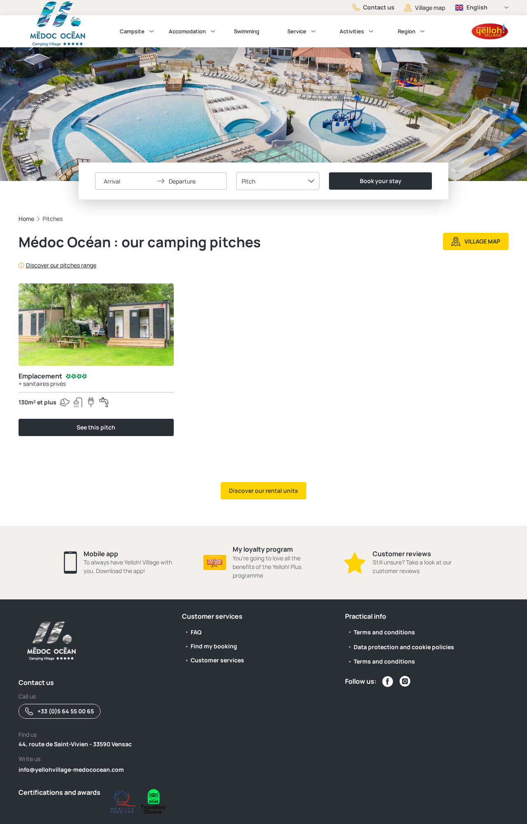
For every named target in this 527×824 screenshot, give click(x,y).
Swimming (246, 31)
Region (406, 31)
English (476, 7)
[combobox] (278, 181)
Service (296, 31)
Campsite (132, 31)
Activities (352, 31)
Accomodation (187, 31)
